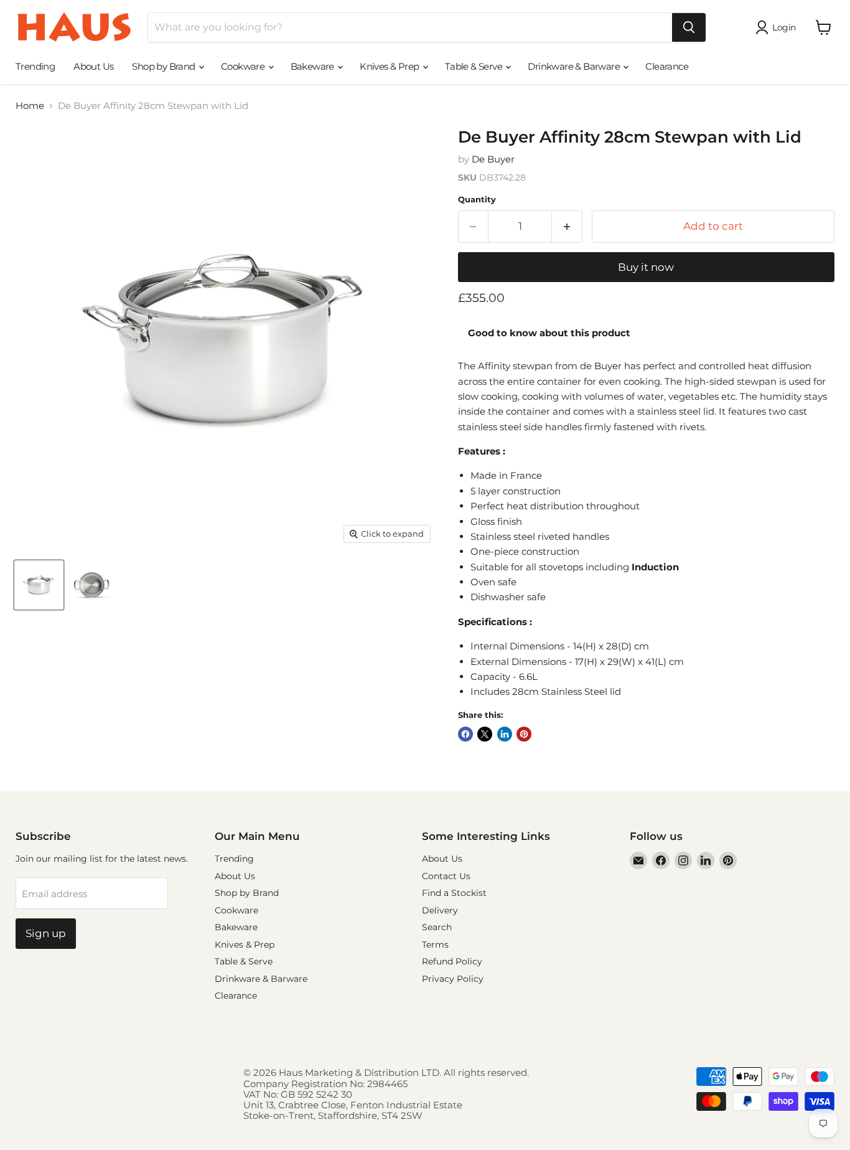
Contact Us (446, 876)
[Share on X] (484, 734)
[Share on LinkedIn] (504, 734)
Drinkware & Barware (575, 66)
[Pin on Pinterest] (523, 734)
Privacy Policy (452, 978)
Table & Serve (475, 66)
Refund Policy (452, 961)
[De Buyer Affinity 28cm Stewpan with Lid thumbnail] (38, 585)
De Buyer (493, 159)
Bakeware (314, 66)
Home (30, 105)
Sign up (46, 933)
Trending (35, 66)
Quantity (477, 199)
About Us (93, 66)
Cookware (244, 66)
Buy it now (646, 267)
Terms (435, 944)
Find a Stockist (454, 892)
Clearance (666, 66)
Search (437, 927)
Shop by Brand (164, 66)
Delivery (440, 910)
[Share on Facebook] (465, 734)
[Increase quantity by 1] (567, 226)
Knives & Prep (390, 66)
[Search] (689, 27)
